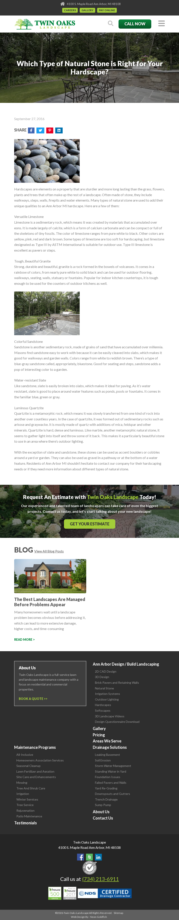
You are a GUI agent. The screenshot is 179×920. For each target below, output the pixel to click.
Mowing (21, 782)
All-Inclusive (24, 754)
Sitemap (118, 913)
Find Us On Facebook (80, 857)
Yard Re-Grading (106, 788)
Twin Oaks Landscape (89, 842)
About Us (101, 811)
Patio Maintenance (29, 816)
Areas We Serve (107, 741)
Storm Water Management (113, 766)
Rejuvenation (25, 810)
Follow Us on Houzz (89, 857)
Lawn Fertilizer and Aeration (35, 771)
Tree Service (25, 805)
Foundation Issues (107, 777)
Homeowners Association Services (40, 760)
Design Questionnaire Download (117, 721)
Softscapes (102, 710)
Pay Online (107, 10)
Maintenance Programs (35, 747)
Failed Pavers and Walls (110, 782)
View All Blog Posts (49, 551)
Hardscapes (103, 705)
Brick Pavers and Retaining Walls (117, 682)
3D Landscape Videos (109, 716)
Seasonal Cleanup (28, 766)
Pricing (99, 734)
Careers (70, 10)
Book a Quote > (32, 699)
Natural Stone (104, 688)
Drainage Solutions (110, 747)
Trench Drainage (106, 799)
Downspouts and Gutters (112, 794)
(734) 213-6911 (100, 879)
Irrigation (22, 794)
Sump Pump (103, 805)
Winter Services (27, 799)
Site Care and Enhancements (36, 777)
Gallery (87, 10)
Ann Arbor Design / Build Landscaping (126, 664)
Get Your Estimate (89, 523)
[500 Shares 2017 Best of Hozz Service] (62, 893)
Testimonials (25, 822)
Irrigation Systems (107, 694)
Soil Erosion (103, 760)
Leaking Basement (107, 754)
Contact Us (103, 818)
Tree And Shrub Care (30, 788)
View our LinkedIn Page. (98, 857)
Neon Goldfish (98, 916)
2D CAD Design (105, 671)
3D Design (102, 677)
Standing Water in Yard (110, 771)
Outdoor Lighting (107, 699)
